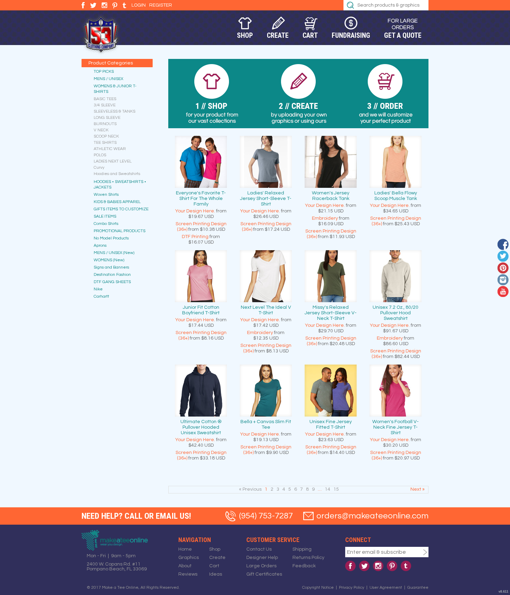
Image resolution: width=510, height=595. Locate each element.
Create (278, 35)
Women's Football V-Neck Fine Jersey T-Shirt (395, 427)
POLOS (100, 155)
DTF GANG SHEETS (112, 282)
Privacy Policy (351, 587)
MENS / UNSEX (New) (114, 253)
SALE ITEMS (105, 216)
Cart (310, 35)
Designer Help (262, 557)
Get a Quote (403, 35)
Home (185, 549)
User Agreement (385, 587)
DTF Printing (195, 236)
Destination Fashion (112, 274)
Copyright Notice (318, 587)
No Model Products (111, 238)
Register (160, 5)
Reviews (187, 574)
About (185, 565)
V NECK (101, 130)
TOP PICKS (104, 71)
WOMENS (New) (109, 260)
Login (138, 5)
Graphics (188, 557)
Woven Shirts (106, 194)
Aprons (100, 245)
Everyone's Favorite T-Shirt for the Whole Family (201, 199)
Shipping (302, 549)
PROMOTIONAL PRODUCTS (119, 231)
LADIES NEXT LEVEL (112, 161)
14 (327, 489)
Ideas (215, 574)
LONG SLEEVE (107, 117)
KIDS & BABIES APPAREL (117, 202)
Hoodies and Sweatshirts (117, 174)
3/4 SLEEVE (105, 105)
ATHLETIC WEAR (110, 149)
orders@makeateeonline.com (372, 515)
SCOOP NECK (106, 136)
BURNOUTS (105, 124)
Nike (98, 289)
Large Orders (261, 565)
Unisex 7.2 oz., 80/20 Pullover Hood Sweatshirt (395, 313)
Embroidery (325, 218)
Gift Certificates (264, 574)
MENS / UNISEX (108, 79)
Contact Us (259, 549)
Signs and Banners (111, 267)
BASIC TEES (105, 99)
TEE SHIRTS (105, 142)
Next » (417, 489)
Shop (245, 35)
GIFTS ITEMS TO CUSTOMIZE (121, 209)
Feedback (304, 565)
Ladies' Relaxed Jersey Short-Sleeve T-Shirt (265, 199)
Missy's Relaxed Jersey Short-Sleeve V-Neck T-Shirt (331, 313)
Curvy (99, 167)
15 (336, 489)
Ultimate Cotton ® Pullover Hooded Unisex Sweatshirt (201, 427)
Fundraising (351, 35)
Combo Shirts (106, 223)
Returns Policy (308, 557)
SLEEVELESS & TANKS (114, 111)
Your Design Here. (195, 211)
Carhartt (101, 296)
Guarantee (417, 587)
